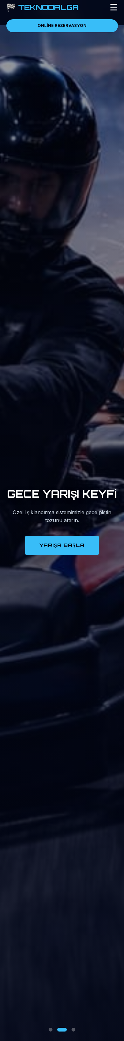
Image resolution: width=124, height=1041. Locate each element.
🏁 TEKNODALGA (42, 7)
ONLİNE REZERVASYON (62, 25)
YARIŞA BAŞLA (62, 545)
